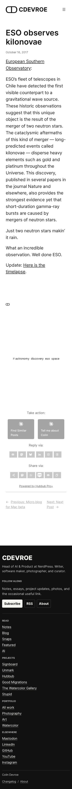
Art (4, 719)
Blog (5, 633)
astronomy (22, 358)
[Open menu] (64, 9)
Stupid (7, 694)
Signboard (9, 664)
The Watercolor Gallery (19, 688)
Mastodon (9, 738)
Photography (12, 713)
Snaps (7, 639)
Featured (9, 645)
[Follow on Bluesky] (31, 454)
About (44, 604)
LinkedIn (8, 744)
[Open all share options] (14, 475)
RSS (29, 604)
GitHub (7, 750)
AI (3, 651)
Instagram (9, 762)
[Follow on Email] (13, 454)
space (55, 358)
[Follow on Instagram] (49, 454)
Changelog (9, 781)
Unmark (8, 670)
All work (8, 707)
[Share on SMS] (40, 475)
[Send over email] (48, 475)
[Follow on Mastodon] (22, 454)
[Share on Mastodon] (22, 475)
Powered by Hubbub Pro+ (36, 486)
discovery (37, 358)
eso (47, 358)
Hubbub (8, 676)
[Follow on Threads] (57, 454)
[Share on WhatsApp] (31, 475)
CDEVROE (33, 9)
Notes (6, 627)
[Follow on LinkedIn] (40, 454)
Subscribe (12, 604)
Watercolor (10, 725)
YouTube (8, 756)
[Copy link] (57, 475)
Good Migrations (14, 682)
